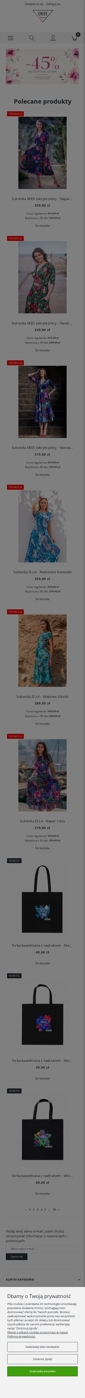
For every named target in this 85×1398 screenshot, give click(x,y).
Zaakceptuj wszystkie (42, 1371)
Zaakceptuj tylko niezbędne (42, 1347)
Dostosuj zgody (42, 1359)
